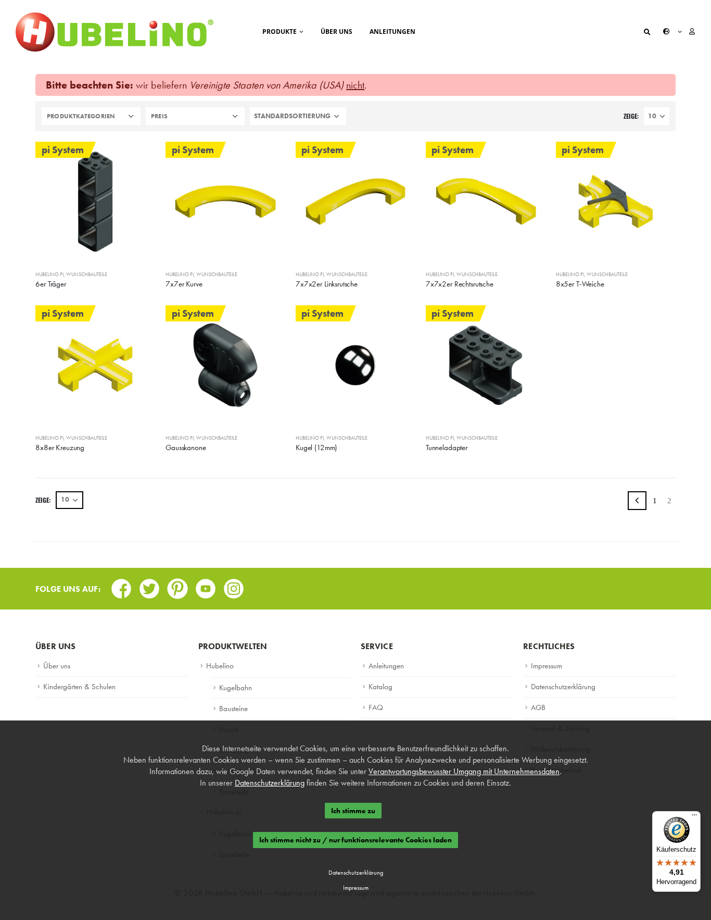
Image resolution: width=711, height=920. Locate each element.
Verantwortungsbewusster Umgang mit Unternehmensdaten (464, 771)
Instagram (233, 585)
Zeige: (631, 115)
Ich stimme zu (353, 810)
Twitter (149, 585)
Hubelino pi (49, 274)
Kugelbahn (235, 687)
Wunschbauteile (86, 274)
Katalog (380, 686)
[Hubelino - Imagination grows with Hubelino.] (114, 32)
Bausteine (233, 708)
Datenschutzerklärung (563, 686)
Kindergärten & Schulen (79, 686)
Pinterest (177, 585)
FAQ (376, 707)
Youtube (205, 585)
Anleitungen (392, 31)
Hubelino (220, 666)
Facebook (121, 585)
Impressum (546, 666)
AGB (538, 707)
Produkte (279, 31)
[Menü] (694, 817)
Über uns (336, 31)
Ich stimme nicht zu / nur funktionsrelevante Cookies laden (355, 840)
